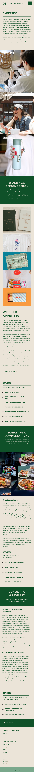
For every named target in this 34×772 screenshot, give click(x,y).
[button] (31, 494)
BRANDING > (9, 53)
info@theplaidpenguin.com (9, 741)
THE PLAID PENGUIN (16, 3)
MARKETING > (10, 95)
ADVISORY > (9, 137)
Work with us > (9, 723)
